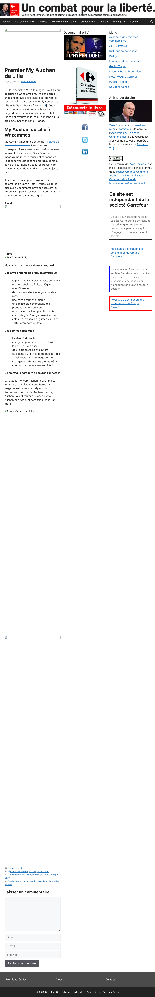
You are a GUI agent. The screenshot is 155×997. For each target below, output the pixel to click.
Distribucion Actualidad (123, 50)
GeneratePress (111, 992)
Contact (134, 21)
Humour (104, 21)
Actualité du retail (24, 21)
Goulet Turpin (117, 66)
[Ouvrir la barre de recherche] (151, 21)
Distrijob (114, 56)
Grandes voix (88, 21)
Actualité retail (15, 868)
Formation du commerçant (125, 61)
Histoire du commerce (64, 21)
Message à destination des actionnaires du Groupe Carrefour (127, 252)
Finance (43, 21)
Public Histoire (118, 81)
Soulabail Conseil (119, 86)
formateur (125, 128)
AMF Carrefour (118, 45)
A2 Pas (32, 871)
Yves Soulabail (138, 163)
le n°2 (42, 105)
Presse (60, 979)
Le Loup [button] (117, 21)
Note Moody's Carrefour (124, 76)
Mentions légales (16, 979)
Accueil (6, 21)
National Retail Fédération (125, 71)
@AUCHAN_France (18, 871)
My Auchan (43, 871)
